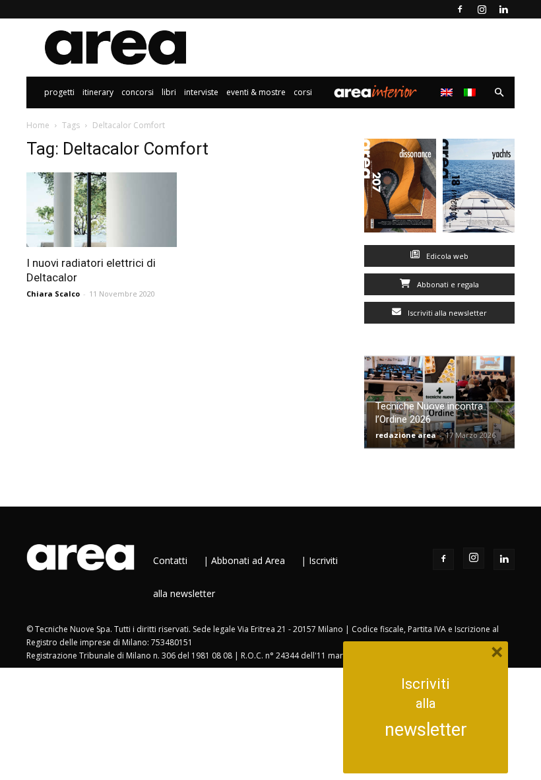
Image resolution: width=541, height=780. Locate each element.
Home (37, 125)
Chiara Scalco (53, 294)
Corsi (303, 92)
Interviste (201, 92)
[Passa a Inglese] (448, 92)
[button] (499, 93)
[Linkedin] (503, 9)
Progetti (59, 92)
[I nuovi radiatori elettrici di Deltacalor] (101, 209)
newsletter (426, 729)
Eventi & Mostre (256, 92)
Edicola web (446, 256)
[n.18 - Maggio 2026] (479, 188)
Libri (169, 92)
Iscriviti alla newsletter (446, 313)
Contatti (170, 560)
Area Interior (375, 92)
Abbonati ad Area (248, 560)
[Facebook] (460, 9)
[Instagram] (482, 9)
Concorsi (137, 92)
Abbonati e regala (447, 284)
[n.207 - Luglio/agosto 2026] (400, 188)
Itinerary (97, 92)
